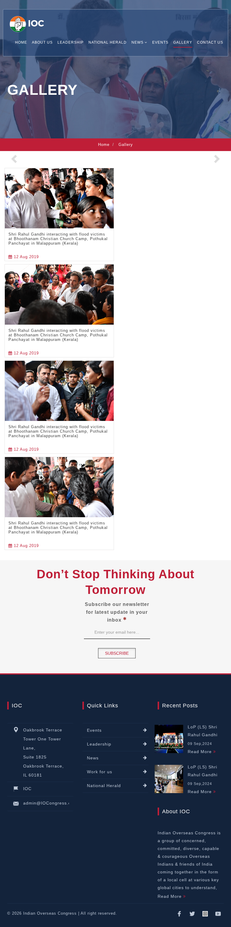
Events (160, 42)
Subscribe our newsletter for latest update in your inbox (117, 612)
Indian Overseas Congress (50, 913)
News (93, 758)
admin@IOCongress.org (49, 803)
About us (42, 42)
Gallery (182, 42)
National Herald (107, 42)
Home (21, 42)
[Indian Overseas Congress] (28, 22)
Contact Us (210, 42)
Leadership (70, 42)
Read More (200, 751)
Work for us (99, 771)
